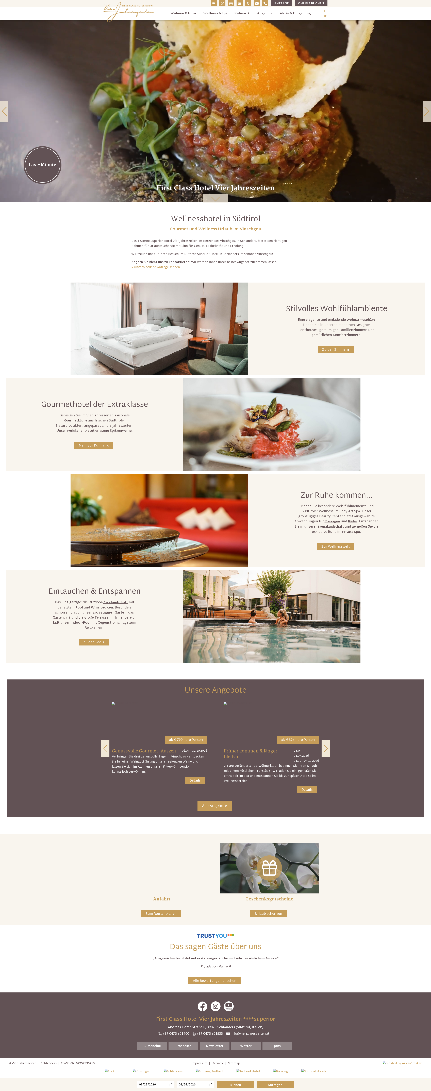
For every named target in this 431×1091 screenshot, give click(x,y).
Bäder (352, 521)
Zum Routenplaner (160, 914)
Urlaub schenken (268, 914)
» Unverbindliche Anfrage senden (155, 267)
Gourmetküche (75, 420)
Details (195, 781)
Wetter (246, 1046)
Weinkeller (75, 431)
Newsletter (215, 1046)
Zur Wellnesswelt (335, 547)
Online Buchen (311, 3)
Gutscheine (152, 1046)
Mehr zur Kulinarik (94, 446)
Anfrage (281, 3)
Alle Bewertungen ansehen (214, 981)
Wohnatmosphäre (361, 320)
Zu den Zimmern (335, 350)
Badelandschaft (115, 602)
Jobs (277, 1046)
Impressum (199, 1063)
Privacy (217, 1063)
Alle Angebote (214, 806)
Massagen (332, 521)
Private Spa (351, 532)
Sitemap (234, 1063)
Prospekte (183, 1046)
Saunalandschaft (331, 527)
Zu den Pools (93, 642)
